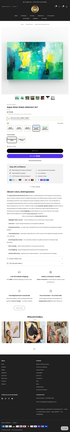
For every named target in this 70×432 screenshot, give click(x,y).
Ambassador (40, 387)
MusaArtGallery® (11, 104)
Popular (23, 15)
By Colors (51, 15)
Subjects (41, 15)
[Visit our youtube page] (12, 398)
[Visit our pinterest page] (8, 398)
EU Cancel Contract (41, 390)
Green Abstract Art (32, 213)
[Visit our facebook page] (2, 398)
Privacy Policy (40, 370)
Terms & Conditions (41, 367)
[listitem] (35, 2)
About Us (38, 375)
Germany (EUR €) (6, 6)
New (16, 15)
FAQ (37, 381)
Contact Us (39, 378)
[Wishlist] (55, 6)
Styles (32, 15)
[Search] (59, 6)
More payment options (35, 160)
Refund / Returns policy (42, 364)
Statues (44, 18)
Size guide (60, 123)
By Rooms (26, 18)
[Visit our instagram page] (5, 398)
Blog (37, 384)
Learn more (19, 308)
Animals (35, 18)
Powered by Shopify (6, 430)
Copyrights (39, 373)
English (14, 6)
